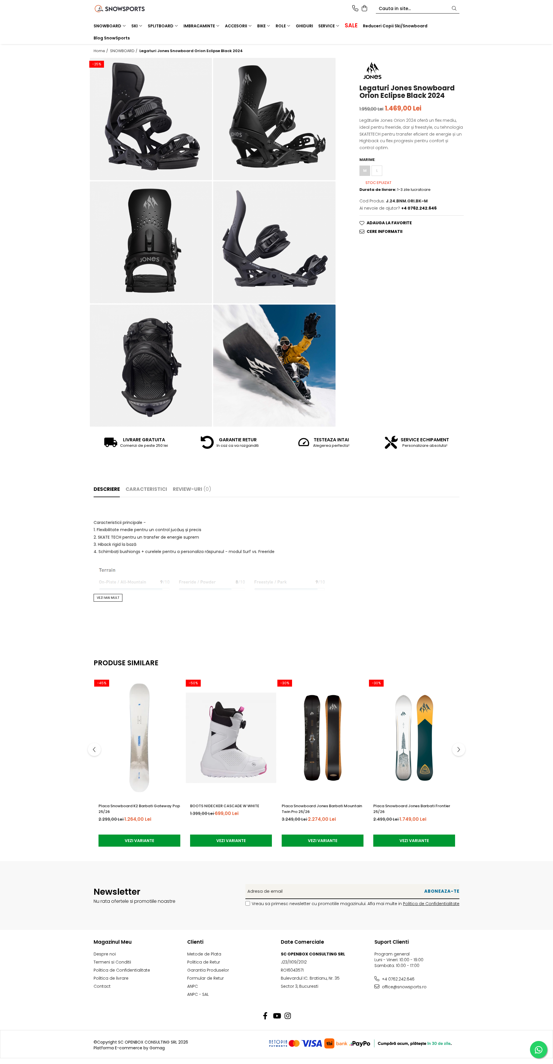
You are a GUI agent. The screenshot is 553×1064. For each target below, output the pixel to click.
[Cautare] (454, 9)
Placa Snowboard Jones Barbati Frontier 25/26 (411, 808)
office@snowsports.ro (404, 987)
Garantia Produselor (208, 970)
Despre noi (105, 954)
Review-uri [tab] (192, 489)
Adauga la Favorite (389, 223)
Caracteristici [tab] (146, 489)
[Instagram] (288, 1016)
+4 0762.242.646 (397, 979)
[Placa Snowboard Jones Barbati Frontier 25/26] (414, 738)
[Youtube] (277, 1016)
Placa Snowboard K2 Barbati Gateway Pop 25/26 (139, 808)
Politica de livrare (111, 978)
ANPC (192, 986)
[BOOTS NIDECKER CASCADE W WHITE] (231, 738)
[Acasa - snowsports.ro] (127, 8)
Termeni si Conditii (112, 962)
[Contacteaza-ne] (355, 8)
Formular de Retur (205, 978)
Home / (101, 51)
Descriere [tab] (107, 489)
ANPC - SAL (198, 994)
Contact (102, 986)
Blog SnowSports (112, 38)
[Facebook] (265, 1016)
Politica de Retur (203, 962)
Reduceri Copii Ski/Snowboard (395, 26)
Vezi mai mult (108, 597)
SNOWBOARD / (124, 51)
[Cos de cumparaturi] (364, 8)
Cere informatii (384, 232)
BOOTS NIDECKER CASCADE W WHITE (224, 806)
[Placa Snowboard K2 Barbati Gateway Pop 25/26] (139, 738)
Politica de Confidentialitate (431, 904)
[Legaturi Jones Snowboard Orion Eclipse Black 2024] (151, 119)
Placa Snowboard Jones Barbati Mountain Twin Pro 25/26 (322, 808)
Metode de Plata (204, 954)
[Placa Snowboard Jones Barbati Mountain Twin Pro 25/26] (322, 738)
